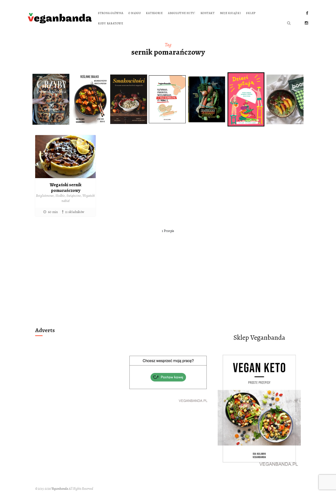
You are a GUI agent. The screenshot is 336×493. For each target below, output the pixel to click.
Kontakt (207, 13)
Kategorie (154, 13)
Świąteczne (73, 195)
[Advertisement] (168, 288)
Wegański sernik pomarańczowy (65, 187)
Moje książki (230, 13)
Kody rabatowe (110, 23)
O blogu (134, 13)
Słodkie (60, 195)
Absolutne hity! (181, 13)
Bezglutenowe (45, 195)
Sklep (251, 13)
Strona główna (110, 13)
